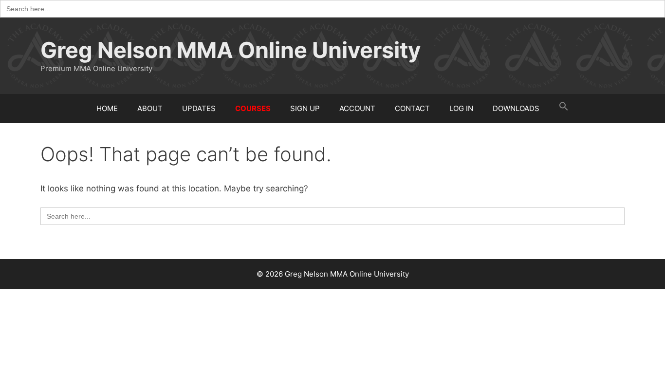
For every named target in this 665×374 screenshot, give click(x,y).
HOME (107, 108)
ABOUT (150, 108)
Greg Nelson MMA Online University (230, 50)
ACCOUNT (357, 108)
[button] (563, 108)
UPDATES (199, 108)
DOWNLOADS (516, 108)
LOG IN (461, 108)
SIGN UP (305, 108)
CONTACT (412, 108)
